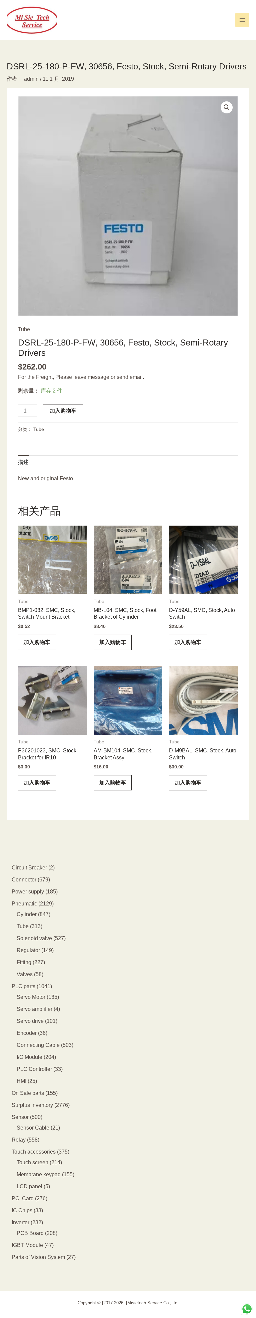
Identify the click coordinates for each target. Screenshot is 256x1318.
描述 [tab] (23, 462)
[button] (227, 107)
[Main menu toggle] (242, 20)
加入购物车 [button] (37, 642)
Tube (24, 329)
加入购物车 (63, 411)
